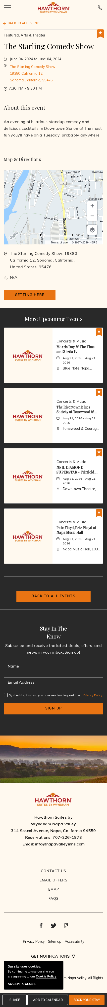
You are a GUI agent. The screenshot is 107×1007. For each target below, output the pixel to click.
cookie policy (46, 976)
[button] (32, 73)
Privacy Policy (92, 695)
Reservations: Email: (53, 831)
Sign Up (53, 708)
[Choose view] (92, 230)
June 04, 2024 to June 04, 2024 (35, 59)
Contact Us (53, 871)
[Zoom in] (92, 206)
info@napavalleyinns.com (60, 844)
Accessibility (74, 942)
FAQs (54, 899)
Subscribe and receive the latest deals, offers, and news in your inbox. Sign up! (53, 649)
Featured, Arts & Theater (25, 35)
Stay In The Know (53, 632)
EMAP (53, 890)
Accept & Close (22, 984)
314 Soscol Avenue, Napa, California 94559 (53, 831)
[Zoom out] (92, 216)
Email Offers (53, 880)
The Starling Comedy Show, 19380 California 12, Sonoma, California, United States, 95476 (43, 260)
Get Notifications (50, 957)
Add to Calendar (48, 1000)
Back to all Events (24, 23)
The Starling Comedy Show (49, 46)
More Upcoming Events (54, 319)
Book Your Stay (87, 1000)
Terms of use (59, 242)
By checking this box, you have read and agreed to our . (56, 695)
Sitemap (54, 942)
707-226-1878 (100, 7)
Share (14, 1000)
